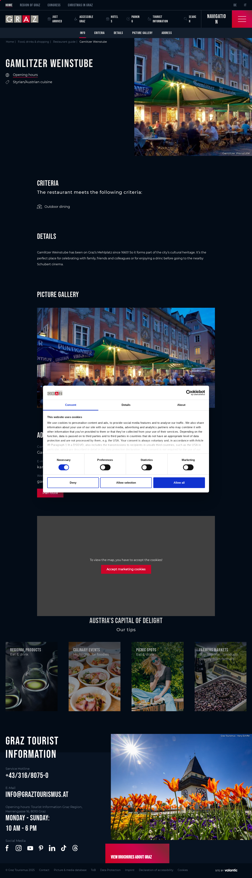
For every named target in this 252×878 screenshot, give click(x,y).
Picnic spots (146, 649)
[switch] (105, 467)
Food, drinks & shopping (33, 41)
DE (235, 5)
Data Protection (110, 870)
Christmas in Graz (80, 5)
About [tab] (181, 404)
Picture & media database (70, 870)
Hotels (114, 19)
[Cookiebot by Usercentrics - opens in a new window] (189, 392)
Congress (54, 5)
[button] (8, 848)
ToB (93, 870)
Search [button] (192, 19)
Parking (136, 19)
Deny (73, 482)
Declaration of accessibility (156, 870)
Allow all (179, 482)
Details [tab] (126, 404)
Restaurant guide (64, 41)
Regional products (25, 649)
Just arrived (57, 19)
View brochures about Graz (131, 856)
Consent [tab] (70, 404)
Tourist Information (160, 19)
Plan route (50, 493)
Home (9, 5)
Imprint (129, 870)
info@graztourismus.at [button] (37, 794)
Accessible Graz (86, 19)
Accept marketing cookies (126, 569)
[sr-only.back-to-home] (25, 19)
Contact (44, 870)
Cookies (183, 870)
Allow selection (126, 482)
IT (245, 5)
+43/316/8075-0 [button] (27, 775)
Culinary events (86, 649)
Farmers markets (213, 649)
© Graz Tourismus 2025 (20, 870)
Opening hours (25, 75)
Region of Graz (30, 5)
